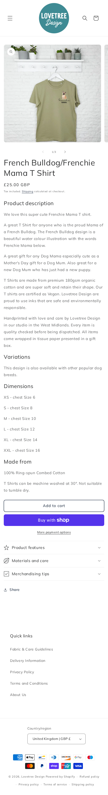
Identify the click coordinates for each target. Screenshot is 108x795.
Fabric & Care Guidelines (31, 649)
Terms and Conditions (29, 683)
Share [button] (15, 589)
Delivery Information (27, 660)
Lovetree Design (33, 776)
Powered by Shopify (60, 776)
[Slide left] (42, 151)
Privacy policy (29, 784)
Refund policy (89, 776)
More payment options (54, 532)
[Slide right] (65, 151)
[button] (10, 18)
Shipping (27, 191)
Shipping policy (83, 784)
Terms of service (55, 784)
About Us (18, 694)
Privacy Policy (22, 672)
